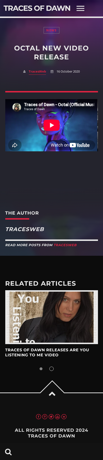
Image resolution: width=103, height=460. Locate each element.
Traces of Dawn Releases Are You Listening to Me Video (47, 352)
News (51, 30)
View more (51, 317)
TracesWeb (37, 71)
